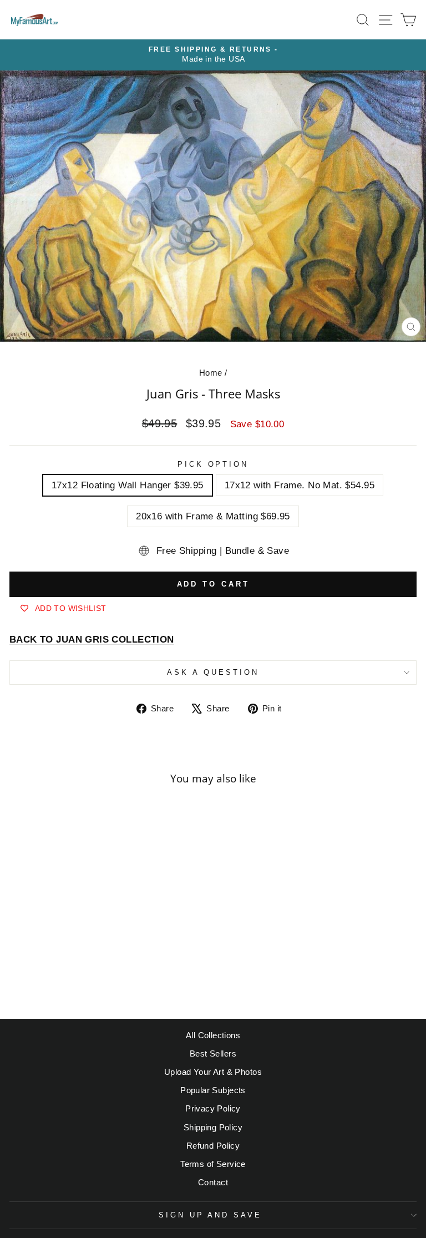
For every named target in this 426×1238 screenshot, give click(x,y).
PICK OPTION (213, 464)
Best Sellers (213, 1053)
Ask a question (213, 672)
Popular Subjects (213, 1090)
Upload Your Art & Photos (213, 1072)
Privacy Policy (213, 1108)
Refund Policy (213, 1145)
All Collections (213, 1035)
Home (210, 372)
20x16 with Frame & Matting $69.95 (213, 516)
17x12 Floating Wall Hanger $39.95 (128, 485)
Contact (213, 1182)
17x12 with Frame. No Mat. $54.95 (299, 485)
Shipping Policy (213, 1127)
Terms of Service (213, 1164)
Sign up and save (210, 1215)
